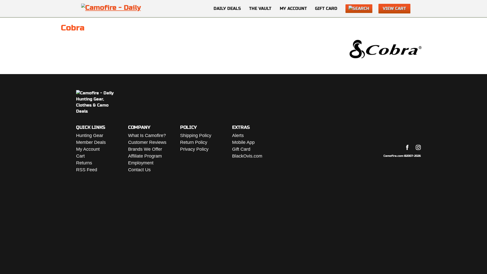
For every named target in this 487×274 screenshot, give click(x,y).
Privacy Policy (194, 149)
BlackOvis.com (247, 156)
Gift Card (326, 8)
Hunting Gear (89, 135)
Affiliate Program (145, 156)
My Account (293, 8)
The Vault (260, 8)
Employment (140, 162)
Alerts (238, 135)
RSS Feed (86, 169)
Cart (80, 156)
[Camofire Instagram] (418, 147)
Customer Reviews (147, 142)
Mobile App (243, 142)
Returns (84, 162)
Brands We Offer (145, 149)
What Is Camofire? (147, 135)
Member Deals (91, 142)
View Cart (394, 8)
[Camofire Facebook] (407, 147)
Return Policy (193, 142)
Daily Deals (227, 8)
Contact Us (139, 169)
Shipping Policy (195, 135)
